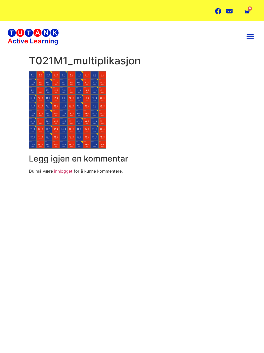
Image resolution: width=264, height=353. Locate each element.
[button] (250, 37)
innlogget (63, 171)
